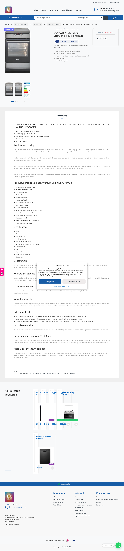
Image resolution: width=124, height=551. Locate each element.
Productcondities (114, 2)
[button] (85, 265)
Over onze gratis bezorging (83, 505)
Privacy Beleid (65, 286)
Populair (44, 10)
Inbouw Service (79, 499)
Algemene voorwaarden (82, 516)
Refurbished (57, 505)
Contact (78, 10)
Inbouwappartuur (58, 497)
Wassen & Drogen (58, 502)
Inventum (72, 373)
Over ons (77, 497)
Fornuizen (37, 24)
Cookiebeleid (57, 286)
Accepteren (50, 281)
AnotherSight (66, 547)
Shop (36, 10)
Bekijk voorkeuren (74, 281)
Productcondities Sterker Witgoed (107, 499)
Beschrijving (62, 116)
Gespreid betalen (67, 10)
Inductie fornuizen (54, 24)
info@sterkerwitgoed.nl (111, 11)
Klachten (99, 502)
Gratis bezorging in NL (99, 2)
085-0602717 (110, 8)
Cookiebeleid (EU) (80, 513)
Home (7, 24)
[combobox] (55, 18)
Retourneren (100, 505)
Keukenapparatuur (21, 24)
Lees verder (76, 424)
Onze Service (54, 10)
